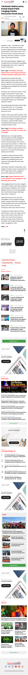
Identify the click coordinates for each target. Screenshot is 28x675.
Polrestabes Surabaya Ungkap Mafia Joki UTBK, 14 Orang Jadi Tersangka (13, 130)
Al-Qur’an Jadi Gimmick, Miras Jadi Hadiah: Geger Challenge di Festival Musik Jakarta (13, 396)
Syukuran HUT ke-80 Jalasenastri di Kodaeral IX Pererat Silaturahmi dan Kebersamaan (18, 320)
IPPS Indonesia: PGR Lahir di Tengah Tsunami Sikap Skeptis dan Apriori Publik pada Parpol (14, 619)
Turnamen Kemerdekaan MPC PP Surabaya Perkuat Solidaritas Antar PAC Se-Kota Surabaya (15, 461)
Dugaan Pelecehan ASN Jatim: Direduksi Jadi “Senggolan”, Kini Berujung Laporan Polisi (13, 178)
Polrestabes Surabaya (8, 260)
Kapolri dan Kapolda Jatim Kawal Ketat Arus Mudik (18, 537)
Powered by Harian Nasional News (14, 671)
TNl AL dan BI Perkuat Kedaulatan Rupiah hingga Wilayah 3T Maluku (16, 310)
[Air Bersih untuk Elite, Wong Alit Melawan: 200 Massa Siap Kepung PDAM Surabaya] (5, 288)
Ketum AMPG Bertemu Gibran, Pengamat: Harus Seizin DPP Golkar (20, 645)
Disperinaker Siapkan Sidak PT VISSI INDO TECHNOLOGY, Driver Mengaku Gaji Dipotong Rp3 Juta (14, 402)
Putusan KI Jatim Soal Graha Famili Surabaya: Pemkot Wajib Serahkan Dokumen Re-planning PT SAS (14, 418)
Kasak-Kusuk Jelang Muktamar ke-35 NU (15, 467)
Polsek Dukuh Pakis (7, 263)
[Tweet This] (23, 17)
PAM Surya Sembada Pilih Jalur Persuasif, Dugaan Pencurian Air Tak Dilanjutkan (13, 407)
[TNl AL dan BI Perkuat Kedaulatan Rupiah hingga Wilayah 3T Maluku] (5, 308)
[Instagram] (12, 666)
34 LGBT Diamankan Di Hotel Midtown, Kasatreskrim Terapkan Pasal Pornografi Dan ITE (18, 545)
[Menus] (2, 1)
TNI (11, 275)
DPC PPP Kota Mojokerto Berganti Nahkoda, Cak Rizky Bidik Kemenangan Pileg (6, 646)
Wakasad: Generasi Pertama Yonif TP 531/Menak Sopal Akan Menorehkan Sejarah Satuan (17, 280)
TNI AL (11, 295)
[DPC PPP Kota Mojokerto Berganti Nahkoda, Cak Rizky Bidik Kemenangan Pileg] (7, 639)
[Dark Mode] (23, 2)
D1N (7, 226)
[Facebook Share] (20, 17)
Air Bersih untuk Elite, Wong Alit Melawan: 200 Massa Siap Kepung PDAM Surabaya (18, 289)
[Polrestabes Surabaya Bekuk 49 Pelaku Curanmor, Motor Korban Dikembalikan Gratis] (6, 559)
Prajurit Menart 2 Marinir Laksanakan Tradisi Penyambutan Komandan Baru (18, 330)
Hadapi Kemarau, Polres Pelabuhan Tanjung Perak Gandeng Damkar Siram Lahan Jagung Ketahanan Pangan (13, 532)
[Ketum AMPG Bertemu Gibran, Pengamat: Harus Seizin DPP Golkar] (21, 639)
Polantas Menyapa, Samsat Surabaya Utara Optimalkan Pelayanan (18, 552)
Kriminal (6, 18)
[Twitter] (9, 666)
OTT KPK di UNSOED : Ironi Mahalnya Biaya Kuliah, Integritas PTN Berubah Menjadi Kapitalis (15, 456)
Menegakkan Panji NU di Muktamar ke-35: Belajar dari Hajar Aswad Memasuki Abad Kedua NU (16, 472)
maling (4, 265)
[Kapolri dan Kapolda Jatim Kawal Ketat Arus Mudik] (6, 538)
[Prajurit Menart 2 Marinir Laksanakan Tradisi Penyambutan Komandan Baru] (5, 329)
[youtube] (16, 666)
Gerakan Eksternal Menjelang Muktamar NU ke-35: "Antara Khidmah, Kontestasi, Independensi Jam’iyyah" (15, 478)
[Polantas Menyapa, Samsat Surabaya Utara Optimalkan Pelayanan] (6, 552)
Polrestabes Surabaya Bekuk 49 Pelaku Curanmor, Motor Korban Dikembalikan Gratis (18, 559)
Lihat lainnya (13, 341)
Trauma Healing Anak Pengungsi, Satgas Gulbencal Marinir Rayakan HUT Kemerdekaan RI (17, 300)
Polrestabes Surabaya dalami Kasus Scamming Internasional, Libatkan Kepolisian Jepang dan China (13, 73)
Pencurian (18, 263)
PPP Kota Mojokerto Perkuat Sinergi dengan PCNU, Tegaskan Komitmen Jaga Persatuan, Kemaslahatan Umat (7, 632)
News (11, 285)
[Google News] (19, 666)
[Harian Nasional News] (8, 1)
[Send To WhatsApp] (21, 19)
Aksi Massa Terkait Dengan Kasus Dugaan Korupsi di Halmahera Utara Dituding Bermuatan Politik (21, 632)
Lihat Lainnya (13, 423)
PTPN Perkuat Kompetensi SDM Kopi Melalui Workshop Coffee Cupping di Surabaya (13, 413)
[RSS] (22, 666)
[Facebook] (6, 666)
